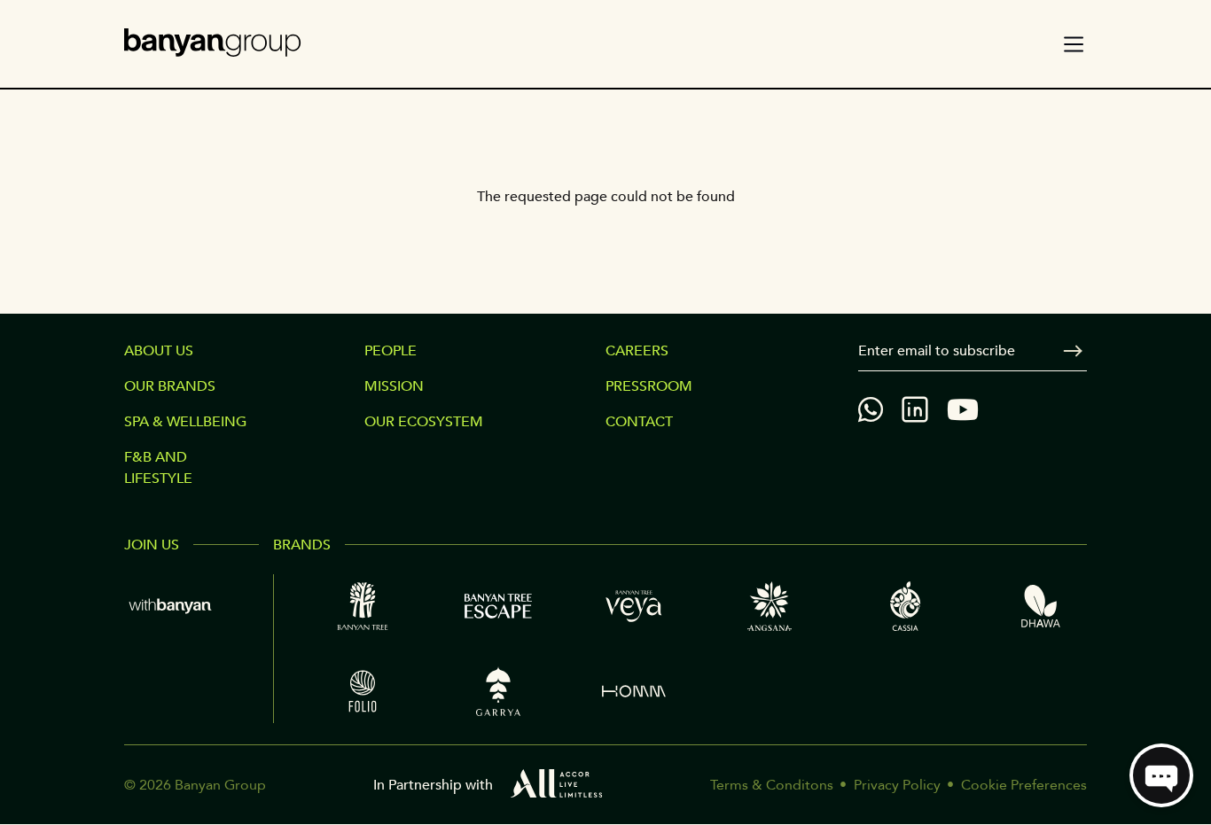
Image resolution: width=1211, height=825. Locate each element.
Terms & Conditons (771, 785)
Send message (1073, 351)
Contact (639, 422)
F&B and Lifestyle (158, 468)
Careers (637, 351)
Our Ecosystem (423, 422)
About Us (158, 351)
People (390, 351)
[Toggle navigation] (1073, 44)
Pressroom (649, 386)
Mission (394, 386)
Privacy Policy (897, 785)
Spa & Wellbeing (185, 422)
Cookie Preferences (1024, 785)
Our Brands (169, 386)
